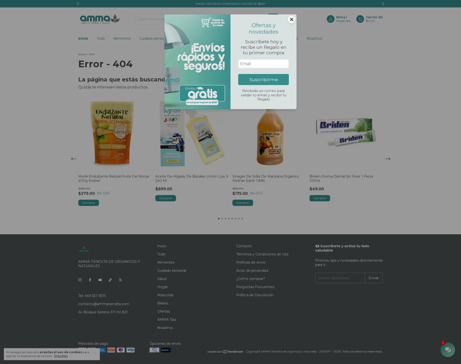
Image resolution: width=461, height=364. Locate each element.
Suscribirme (263, 79)
